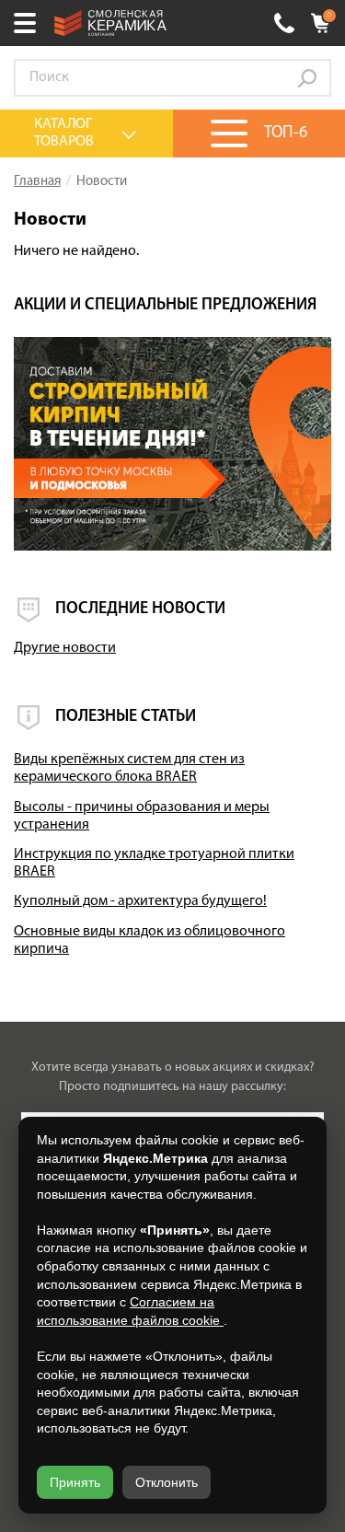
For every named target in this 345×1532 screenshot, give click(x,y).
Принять (75, 1482)
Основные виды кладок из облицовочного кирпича (149, 940)
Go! (307, 78)
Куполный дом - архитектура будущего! (140, 901)
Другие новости (65, 648)
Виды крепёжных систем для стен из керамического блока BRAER (129, 768)
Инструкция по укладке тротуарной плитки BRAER (154, 863)
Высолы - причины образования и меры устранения (142, 816)
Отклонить (166, 1482)
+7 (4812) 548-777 (284, 23)
